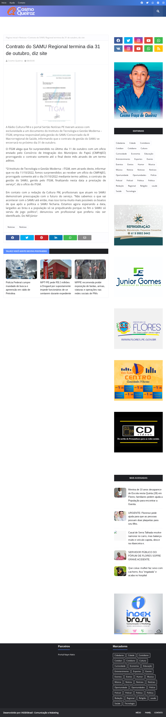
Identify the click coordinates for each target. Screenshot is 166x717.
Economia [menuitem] (71, 22)
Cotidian (119, 148)
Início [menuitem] (9, 22)
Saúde (119, 191)
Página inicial (12, 37)
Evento (150, 159)
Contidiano (145, 143)
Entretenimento (123, 159)
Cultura (144, 148)
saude (154, 185)
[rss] (158, 48)
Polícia (153, 175)
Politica (140, 180)
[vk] (118, 48)
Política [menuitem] (125, 22)
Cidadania (120, 143)
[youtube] (148, 40)
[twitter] (147, 3)
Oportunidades (139, 175)
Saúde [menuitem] (137, 22)
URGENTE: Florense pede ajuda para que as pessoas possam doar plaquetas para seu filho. (143, 518)
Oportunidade (122, 175)
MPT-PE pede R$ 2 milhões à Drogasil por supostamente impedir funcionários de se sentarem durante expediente (55, 288)
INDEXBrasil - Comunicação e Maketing (40, 712)
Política (151, 180)
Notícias (23, 227)
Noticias (23, 37)
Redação (120, 185)
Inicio (4, 2)
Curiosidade (121, 153)
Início (138, 712)
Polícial (130, 180)
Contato (21, 2)
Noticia (130, 169)
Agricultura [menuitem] (22, 22)
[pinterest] (158, 3)
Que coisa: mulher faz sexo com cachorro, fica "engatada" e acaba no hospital (145, 572)
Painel (148, 712)
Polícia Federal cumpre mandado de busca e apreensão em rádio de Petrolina (18, 288)
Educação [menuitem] (86, 22)
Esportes (138, 159)
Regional (132, 185)
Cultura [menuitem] (57, 22)
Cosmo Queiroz (15, 60)
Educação (148, 153)
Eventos (119, 164)
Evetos (130, 164)
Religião (143, 185)
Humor (141, 164)
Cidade (132, 143)
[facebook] (142, 3)
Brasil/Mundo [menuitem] (40, 22)
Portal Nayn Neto (66, 654)
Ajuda (12, 2)
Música (119, 169)
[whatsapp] (152, 3)
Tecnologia (131, 191)
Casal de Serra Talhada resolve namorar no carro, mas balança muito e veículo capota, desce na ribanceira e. (144, 538)
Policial (119, 180)
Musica (151, 164)
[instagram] (163, 3)
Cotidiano (132, 148)
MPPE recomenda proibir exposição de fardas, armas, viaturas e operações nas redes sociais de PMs (90, 288)
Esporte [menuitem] (101, 22)
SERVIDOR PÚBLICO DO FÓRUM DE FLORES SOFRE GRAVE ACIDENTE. (144, 556)
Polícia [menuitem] (113, 22)
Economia (135, 153)
